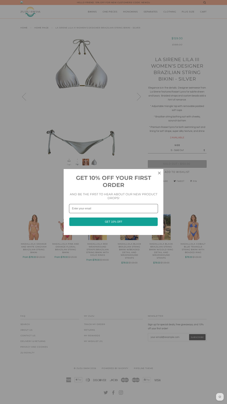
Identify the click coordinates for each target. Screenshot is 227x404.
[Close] (159, 173)
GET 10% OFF (113, 221)
